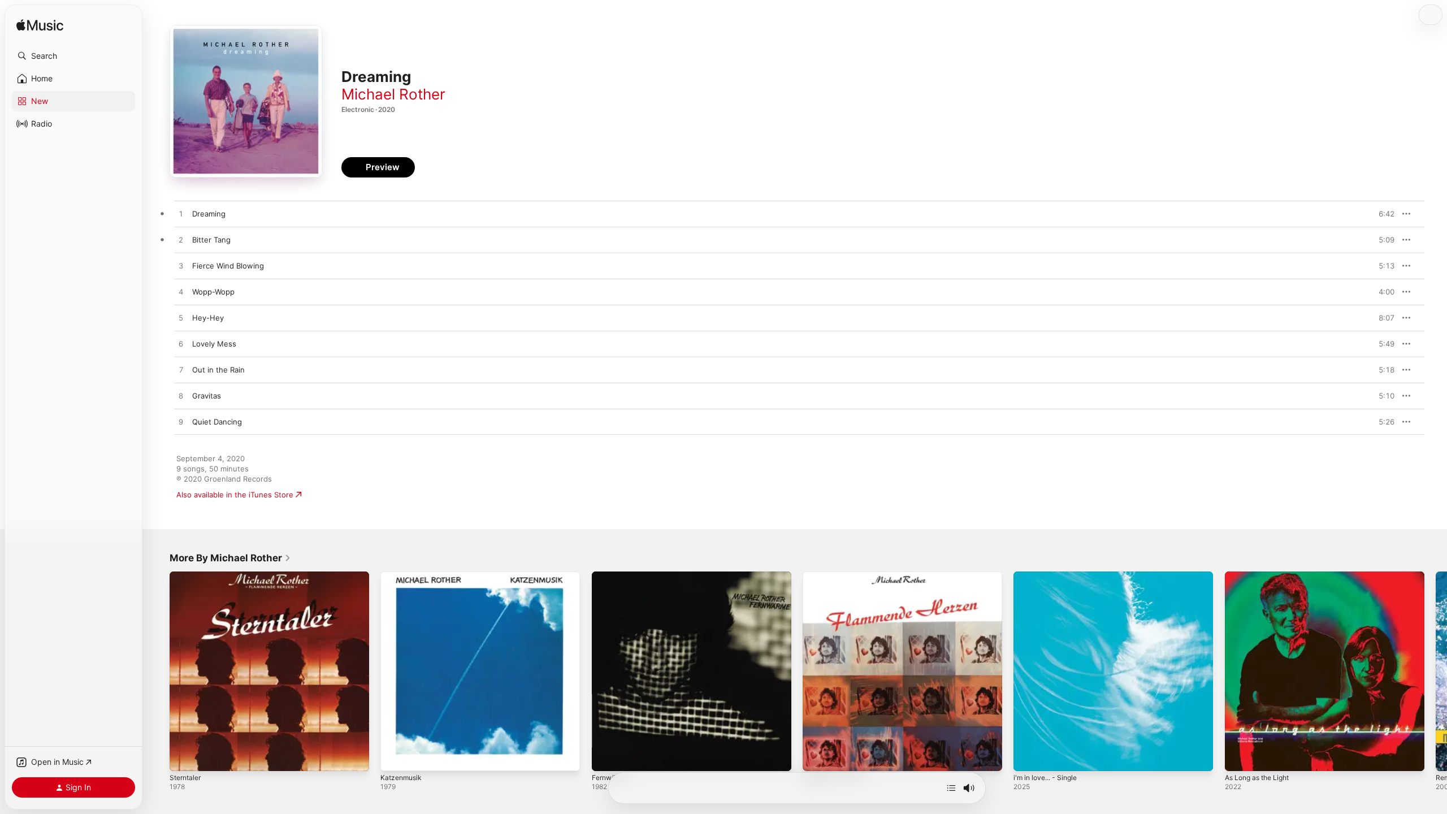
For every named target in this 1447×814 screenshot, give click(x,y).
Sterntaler (187, 576)
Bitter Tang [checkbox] (211, 239)
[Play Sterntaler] (183, 756)
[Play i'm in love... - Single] (1027, 756)
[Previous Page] (158, 671)
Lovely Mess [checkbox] (214, 343)
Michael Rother (393, 94)
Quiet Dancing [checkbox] (217, 421)
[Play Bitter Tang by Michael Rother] (181, 240)
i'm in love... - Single (1049, 576)
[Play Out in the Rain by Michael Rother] (181, 370)
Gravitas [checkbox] (206, 395)
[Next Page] (1436, 671)
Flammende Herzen (837, 576)
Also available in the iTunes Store (234, 494)
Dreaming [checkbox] (209, 213)
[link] (230, 558)
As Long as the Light (1261, 576)
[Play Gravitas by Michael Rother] (181, 396)
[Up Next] (951, 788)
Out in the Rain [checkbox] (218, 369)
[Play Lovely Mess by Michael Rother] (181, 344)
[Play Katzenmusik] (394, 756)
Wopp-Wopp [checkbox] (213, 291)
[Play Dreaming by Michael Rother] (181, 214)
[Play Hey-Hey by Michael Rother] (181, 318)
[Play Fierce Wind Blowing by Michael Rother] (181, 266)
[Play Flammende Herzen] (816, 756)
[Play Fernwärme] (605, 756)
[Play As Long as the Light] (1239, 756)
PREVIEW (1382, 213)
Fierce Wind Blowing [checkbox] (228, 265)
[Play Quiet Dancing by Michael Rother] (181, 422)
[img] (39, 25)
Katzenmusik (402, 576)
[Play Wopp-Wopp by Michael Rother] (181, 292)
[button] (73, 56)
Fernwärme (611, 576)
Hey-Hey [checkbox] (208, 317)
